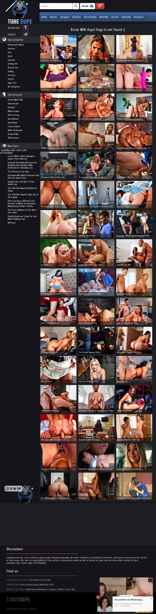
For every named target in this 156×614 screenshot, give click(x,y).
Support (53, 589)
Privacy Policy (32, 584)
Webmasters (43, 589)
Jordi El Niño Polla (15, 100)
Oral (9, 52)
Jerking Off (12, 64)
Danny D (11, 107)
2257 (52, 584)
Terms (22, 584)
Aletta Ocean (13, 115)
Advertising (31, 589)
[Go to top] (19, 494)
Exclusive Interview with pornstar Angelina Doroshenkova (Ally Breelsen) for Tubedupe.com (22, 165)
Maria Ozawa (13, 111)
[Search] (76, 6)
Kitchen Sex (13, 67)
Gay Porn (12, 34)
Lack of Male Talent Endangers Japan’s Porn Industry (21, 157)
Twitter (61, 589)
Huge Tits (12, 83)
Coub (68, 589)
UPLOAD (85, 6)
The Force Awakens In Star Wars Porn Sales (22, 211)
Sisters (11, 79)
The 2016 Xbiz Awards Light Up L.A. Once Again (23, 196)
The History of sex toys (18, 171)
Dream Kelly (13, 134)
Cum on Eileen (14, 126)
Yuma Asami (13, 103)
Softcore (11, 75)
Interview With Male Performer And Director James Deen (23, 176)
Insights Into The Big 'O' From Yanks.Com (21, 183)
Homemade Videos (16, 45)
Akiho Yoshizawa (15, 130)
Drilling (11, 71)
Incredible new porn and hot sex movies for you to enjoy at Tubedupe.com (20, 12)
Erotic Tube (46, 580)
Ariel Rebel (12, 122)
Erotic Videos (34, 580)
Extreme (11, 48)
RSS (73, 589)
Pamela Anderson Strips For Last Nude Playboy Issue (22, 217)
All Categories (14, 86)
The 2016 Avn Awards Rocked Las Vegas (22, 189)
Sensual (11, 60)
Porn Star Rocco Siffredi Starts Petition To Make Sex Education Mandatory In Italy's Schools (22, 204)
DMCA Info (44, 584)
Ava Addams (13, 119)
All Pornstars (13, 138)
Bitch (10, 56)
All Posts (12, 223)
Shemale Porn (14, 28)
